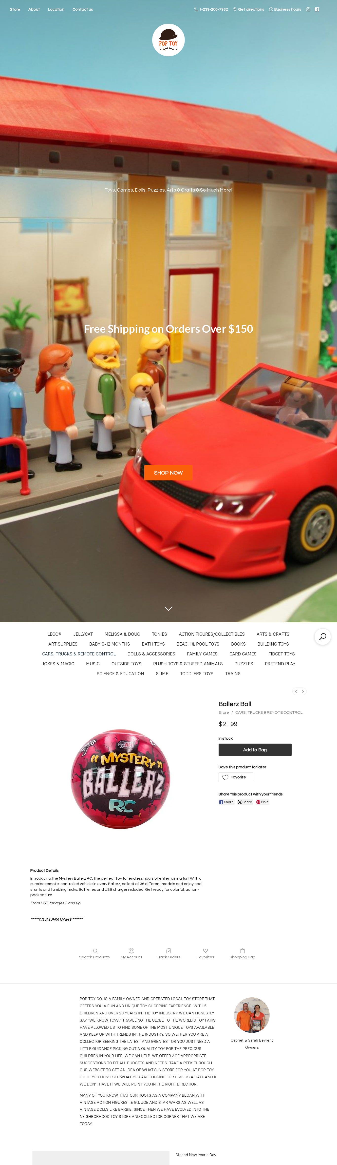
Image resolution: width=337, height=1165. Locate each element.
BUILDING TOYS (273, 644)
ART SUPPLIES (62, 644)
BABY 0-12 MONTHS (109, 644)
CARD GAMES (243, 654)
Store (15, 9)
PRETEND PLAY (280, 664)
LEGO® (54, 634)
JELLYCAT (83, 634)
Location (56, 9)
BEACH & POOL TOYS (198, 644)
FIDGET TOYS (281, 654)
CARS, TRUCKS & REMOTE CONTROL (79, 654)
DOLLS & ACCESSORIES (151, 654)
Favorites (205, 957)
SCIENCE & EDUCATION (120, 673)
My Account (131, 957)
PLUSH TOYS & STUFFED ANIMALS (188, 664)
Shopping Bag (242, 957)
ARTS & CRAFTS (273, 634)
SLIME (162, 673)
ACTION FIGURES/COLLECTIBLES (212, 634)
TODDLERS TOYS (196, 673)
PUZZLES (244, 664)
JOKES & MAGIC (58, 664)
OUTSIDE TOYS (126, 664)
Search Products (94, 957)
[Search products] (322, 636)
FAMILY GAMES (202, 654)
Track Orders (168, 957)
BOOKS (238, 644)
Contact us (83, 9)
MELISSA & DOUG (122, 634)
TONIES (159, 634)
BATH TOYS (153, 644)
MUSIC (93, 664)
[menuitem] (296, 691)
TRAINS (233, 673)
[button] (236, 777)
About (34, 9)
